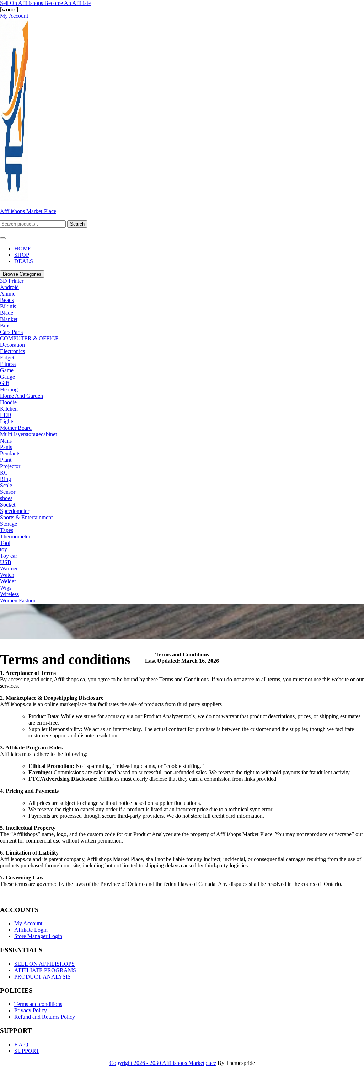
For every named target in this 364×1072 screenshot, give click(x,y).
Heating (9, 389)
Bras (5, 326)
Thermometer (15, 537)
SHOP (21, 255)
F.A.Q (21, 1044)
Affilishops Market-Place (28, 211)
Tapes (6, 530)
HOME (22, 248)
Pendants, (11, 453)
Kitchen (9, 409)
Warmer (9, 568)
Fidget (7, 357)
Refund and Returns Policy (44, 1017)
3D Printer (11, 281)
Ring (5, 479)
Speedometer (14, 511)
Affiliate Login (31, 930)
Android (9, 287)
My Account (28, 923)
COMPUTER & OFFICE (29, 338)
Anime (7, 294)
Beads (7, 300)
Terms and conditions (38, 1004)
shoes (6, 498)
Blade (6, 313)
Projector (10, 466)
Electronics (12, 351)
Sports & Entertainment (26, 517)
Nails (6, 441)
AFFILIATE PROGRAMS (45, 970)
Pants (6, 447)
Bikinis (8, 306)
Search (77, 224)
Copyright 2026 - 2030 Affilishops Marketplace (162, 1063)
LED (5, 415)
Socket (7, 505)
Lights (7, 421)
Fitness (8, 364)
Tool (5, 543)
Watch (7, 575)
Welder (8, 581)
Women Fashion (18, 600)
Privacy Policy (30, 1010)
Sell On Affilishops (22, 3)
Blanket (8, 319)
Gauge (7, 377)
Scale (6, 485)
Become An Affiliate (67, 3)
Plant (5, 460)
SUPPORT (26, 1051)
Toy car (8, 556)
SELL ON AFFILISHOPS (44, 964)
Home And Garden (21, 396)
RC (4, 473)
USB (5, 562)
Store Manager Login (38, 936)
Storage (8, 524)
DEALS (23, 261)
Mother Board (16, 428)
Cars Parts (11, 332)
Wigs (5, 588)
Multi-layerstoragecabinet (28, 434)
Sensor (7, 492)
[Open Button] (3, 238)
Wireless (9, 594)
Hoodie (8, 402)
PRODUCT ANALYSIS (42, 977)
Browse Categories (22, 274)
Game (7, 370)
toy (3, 549)
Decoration (12, 345)
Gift (4, 383)
